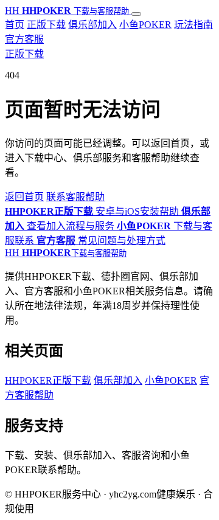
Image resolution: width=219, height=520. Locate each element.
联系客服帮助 (75, 197)
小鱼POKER (145, 24)
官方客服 (24, 39)
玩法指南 (193, 24)
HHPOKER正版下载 (48, 380)
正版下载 (46, 24)
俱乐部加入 (92, 24)
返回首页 (24, 197)
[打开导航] (136, 14)
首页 (14, 24)
